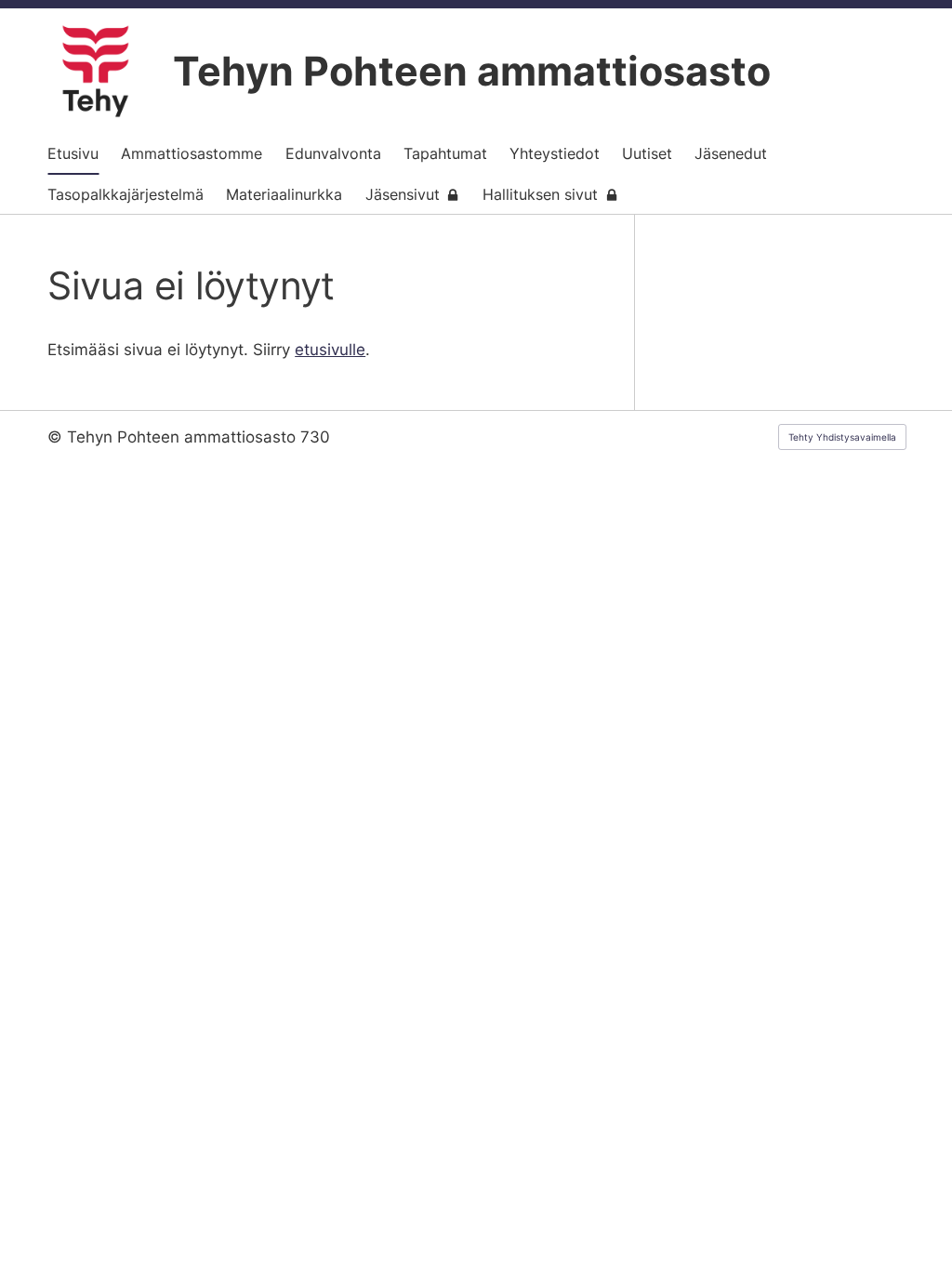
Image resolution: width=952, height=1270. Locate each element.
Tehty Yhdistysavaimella (842, 437)
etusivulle (330, 349)
